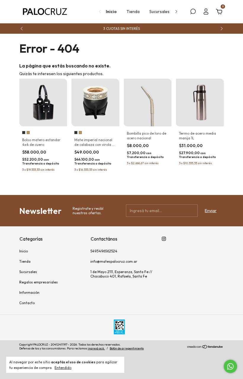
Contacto (27, 303)
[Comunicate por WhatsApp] (230, 366)
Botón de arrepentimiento (127, 348)
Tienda (133, 11)
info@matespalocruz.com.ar (113, 261)
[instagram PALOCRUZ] (164, 238)
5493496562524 (103, 251)
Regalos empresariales (38, 282)
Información (29, 292)
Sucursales (159, 11)
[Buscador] (192, 12)
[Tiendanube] (205, 347)
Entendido (63, 367)
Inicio (111, 11)
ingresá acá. (96, 348)
